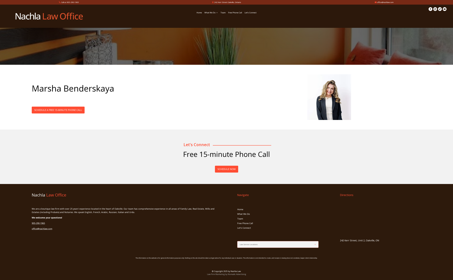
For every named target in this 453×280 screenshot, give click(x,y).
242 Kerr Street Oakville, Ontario (227, 2)
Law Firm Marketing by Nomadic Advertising (226, 274)
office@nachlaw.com (385, 2)
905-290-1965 (38, 223)
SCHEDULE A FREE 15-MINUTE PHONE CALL (58, 110)
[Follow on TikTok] (440, 9)
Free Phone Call (235, 13)
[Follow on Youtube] (445, 9)
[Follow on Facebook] (430, 9)
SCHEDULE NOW (227, 169)
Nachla (49, 195)
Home (199, 13)
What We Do (210, 13)
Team (223, 13)
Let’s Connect (250, 13)
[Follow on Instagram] (435, 9)
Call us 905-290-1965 (70, 2)
